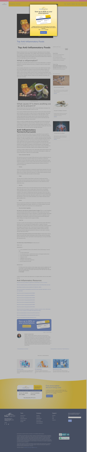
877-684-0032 (42, 29)
